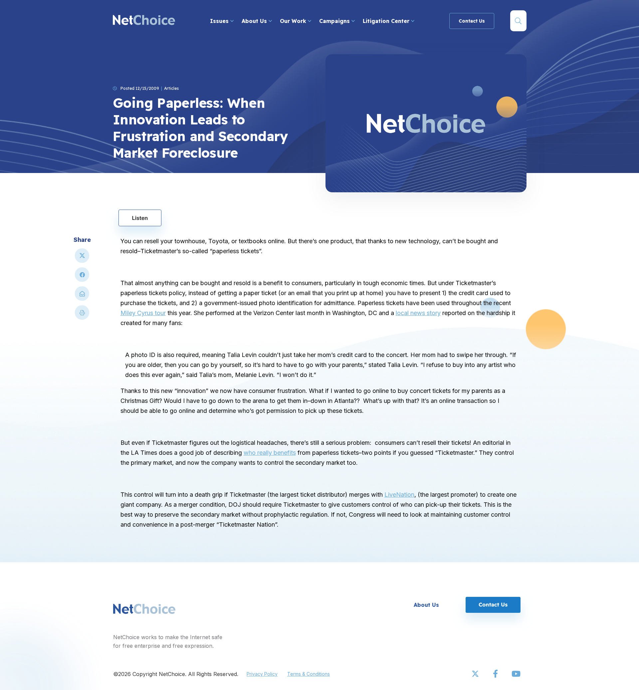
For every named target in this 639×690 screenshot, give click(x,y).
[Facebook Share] (82, 277)
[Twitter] (476, 674)
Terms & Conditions (308, 674)
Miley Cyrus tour (143, 312)
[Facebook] (496, 674)
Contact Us (472, 21)
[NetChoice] (144, 21)
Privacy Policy (262, 674)
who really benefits (270, 452)
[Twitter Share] (82, 258)
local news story (418, 312)
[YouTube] (516, 674)
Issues (220, 21)
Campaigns (335, 21)
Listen (140, 218)
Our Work (294, 21)
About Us (255, 21)
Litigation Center (387, 21)
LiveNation (399, 494)
